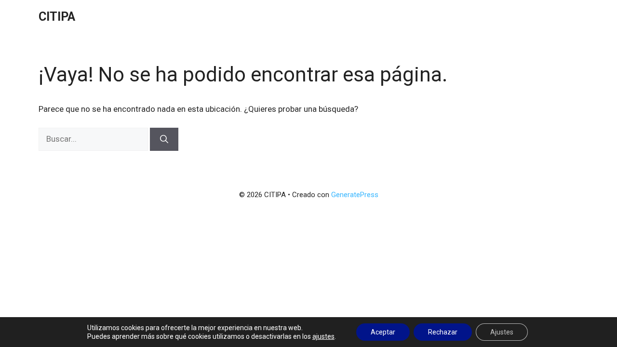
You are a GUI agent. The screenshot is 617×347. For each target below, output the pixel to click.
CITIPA (57, 17)
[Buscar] (164, 139)
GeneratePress (354, 194)
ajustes (323, 336)
